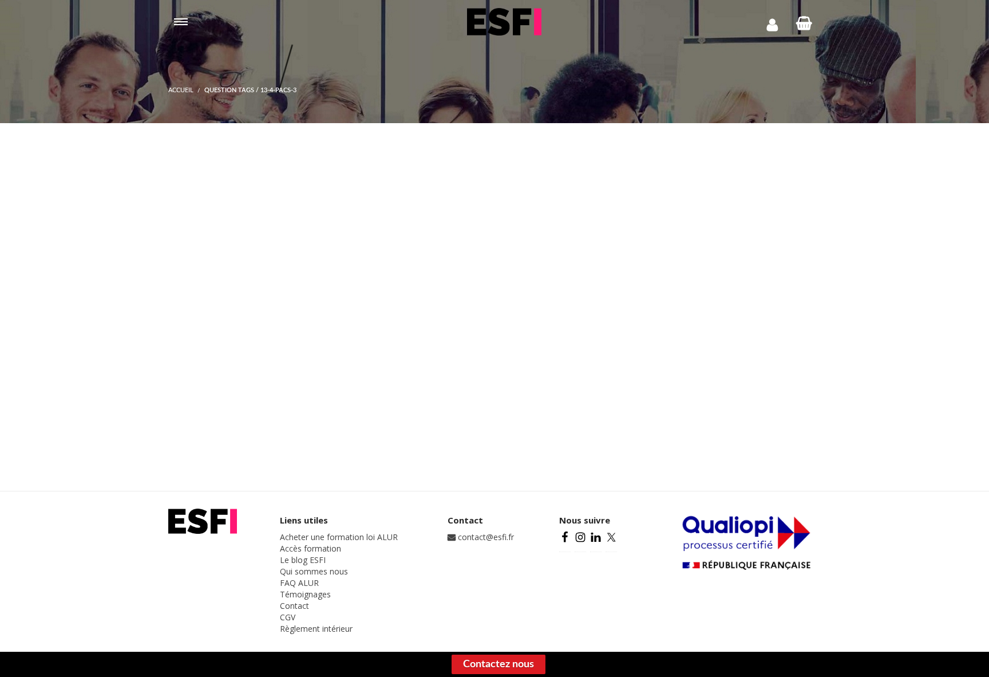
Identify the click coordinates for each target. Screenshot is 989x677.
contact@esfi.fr (485, 537)
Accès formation (310, 548)
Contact (294, 605)
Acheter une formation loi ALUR (339, 537)
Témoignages (305, 594)
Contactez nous (498, 664)
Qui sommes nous (314, 571)
